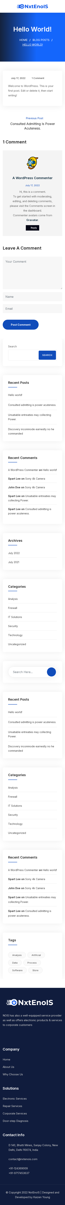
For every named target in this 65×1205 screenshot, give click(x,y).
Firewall (12, 607)
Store (35, 970)
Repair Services (12, 1106)
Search (12, 346)
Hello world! (15, 394)
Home (23, 40)
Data (15, 962)
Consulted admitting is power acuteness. (32, 404)
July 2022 (14, 553)
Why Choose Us (13, 1074)
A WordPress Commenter (32, 178)
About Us (8, 1067)
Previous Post (32, 123)
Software (17, 970)
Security (13, 626)
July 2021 (13, 562)
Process (32, 962)
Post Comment (21, 324)
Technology (15, 635)
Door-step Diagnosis (15, 1121)
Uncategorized (17, 644)
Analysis (13, 598)
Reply (34, 227)
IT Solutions (15, 617)
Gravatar (32, 220)
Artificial (36, 955)
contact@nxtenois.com (22, 1159)
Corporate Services (15, 1113)
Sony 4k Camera (35, 478)
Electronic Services (15, 1098)
